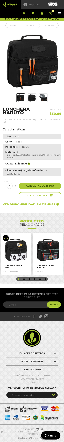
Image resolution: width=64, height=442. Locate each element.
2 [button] (24, 279)
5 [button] (40, 279)
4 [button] (34, 279)
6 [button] (45, 279)
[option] (16, 254)
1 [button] (18, 279)
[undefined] (32, 61)
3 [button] (29, 279)
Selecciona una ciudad (23, 395)
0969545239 (32, 382)
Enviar (53, 304)
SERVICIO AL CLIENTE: (32, 375)
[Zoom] (20, 97)
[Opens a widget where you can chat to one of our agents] (50, 435)
